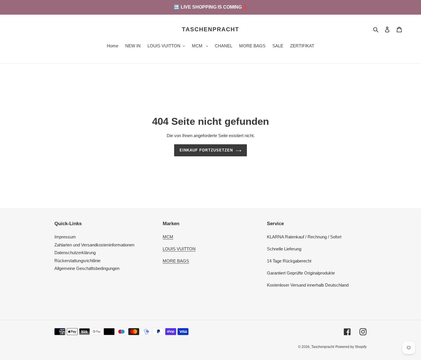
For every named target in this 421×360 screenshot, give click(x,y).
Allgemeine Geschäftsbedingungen (86, 268)
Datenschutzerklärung (75, 252)
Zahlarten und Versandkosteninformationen (94, 244)
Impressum (65, 236)
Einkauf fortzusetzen (206, 150)
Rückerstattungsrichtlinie (77, 260)
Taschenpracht (210, 29)
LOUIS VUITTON (179, 248)
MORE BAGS (176, 260)
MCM (168, 236)
